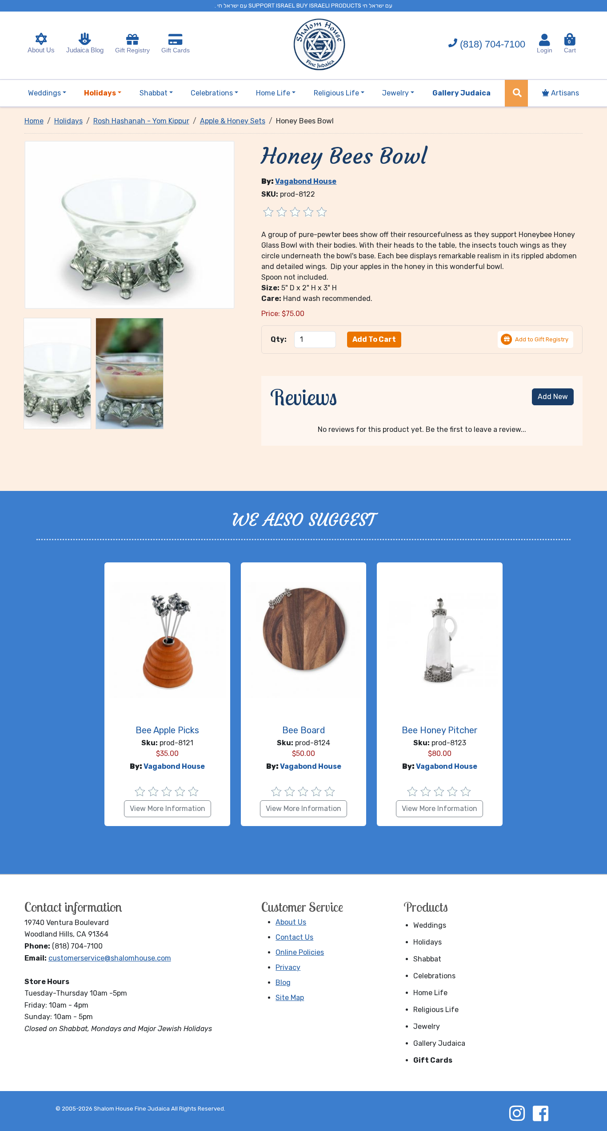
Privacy (288, 967)
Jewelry (426, 1026)
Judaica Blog (85, 50)
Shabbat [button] (154, 93)
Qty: (279, 339)
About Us (41, 50)
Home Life (430, 993)
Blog (283, 982)
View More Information (167, 808)
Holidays (427, 942)
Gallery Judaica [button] (461, 93)
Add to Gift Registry (541, 339)
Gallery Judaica (439, 1043)
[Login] (544, 40)
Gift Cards (175, 50)
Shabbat (427, 959)
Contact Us (294, 937)
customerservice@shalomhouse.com (109, 958)
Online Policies (300, 952)
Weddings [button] (44, 93)
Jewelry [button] (395, 93)
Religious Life (436, 1009)
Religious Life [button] (336, 93)
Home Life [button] (273, 93)
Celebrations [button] (212, 93)
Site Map (290, 997)
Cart (570, 46)
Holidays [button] (100, 93)
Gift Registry (132, 50)
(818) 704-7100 (492, 44)
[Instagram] (517, 1113)
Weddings (429, 925)
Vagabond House (305, 181)
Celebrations (434, 976)
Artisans (564, 93)
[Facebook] (540, 1113)
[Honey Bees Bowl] (129, 224)
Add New (553, 396)
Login (544, 50)
